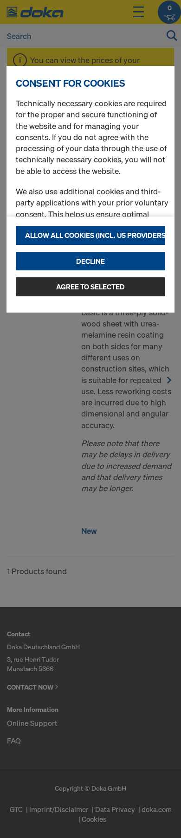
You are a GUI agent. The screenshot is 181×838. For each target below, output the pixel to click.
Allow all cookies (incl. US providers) (95, 235)
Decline (90, 261)
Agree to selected (90, 286)
